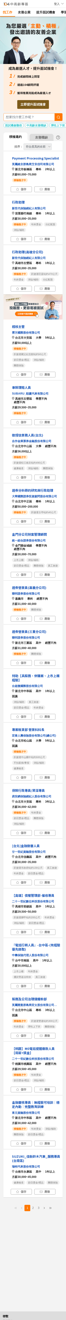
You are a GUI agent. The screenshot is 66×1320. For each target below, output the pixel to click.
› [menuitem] (44, 1207)
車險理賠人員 (21, 387)
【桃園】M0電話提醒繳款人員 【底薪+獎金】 (33, 1050)
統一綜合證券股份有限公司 (29, 540)
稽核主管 (18, 326)
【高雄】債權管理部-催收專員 (33, 895)
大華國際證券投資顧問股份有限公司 (34, 496)
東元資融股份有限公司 (26, 1112)
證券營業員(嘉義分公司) (29, 587)
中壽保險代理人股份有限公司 (30, 955)
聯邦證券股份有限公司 (26, 593)
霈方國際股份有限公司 (26, 332)
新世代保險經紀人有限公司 (29, 208)
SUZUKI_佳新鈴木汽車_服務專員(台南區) (36, 1158)
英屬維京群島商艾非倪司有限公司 (33, 164)
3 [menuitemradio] (38, 1207)
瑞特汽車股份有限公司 (26, 1166)
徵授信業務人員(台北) (27, 435)
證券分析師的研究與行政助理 (32, 490)
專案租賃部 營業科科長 (28, 729)
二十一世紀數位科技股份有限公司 (33, 901)
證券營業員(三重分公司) (29, 631)
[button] (57, 4)
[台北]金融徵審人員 (26, 845)
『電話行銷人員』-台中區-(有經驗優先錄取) (36, 947)
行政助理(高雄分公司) (27, 252)
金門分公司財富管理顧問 (29, 534)
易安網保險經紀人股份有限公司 (31, 796)
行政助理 (18, 202)
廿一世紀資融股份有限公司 (29, 851)
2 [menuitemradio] (33, 1207)
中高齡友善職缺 (36, 125)
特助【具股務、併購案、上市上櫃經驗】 (35, 677)
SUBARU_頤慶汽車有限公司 (30, 393)
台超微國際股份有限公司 (27, 685)
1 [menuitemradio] (27, 1207)
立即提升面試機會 (33, 104)
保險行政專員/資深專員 (28, 790)
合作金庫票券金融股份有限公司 (31, 441)
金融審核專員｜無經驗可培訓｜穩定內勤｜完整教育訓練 (35, 1104)
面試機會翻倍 (13, 125)
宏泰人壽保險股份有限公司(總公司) (34, 735)
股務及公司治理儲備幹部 (29, 999)
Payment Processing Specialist (35, 158)
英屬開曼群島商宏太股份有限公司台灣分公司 (35, 1004)
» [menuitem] (50, 1207)
